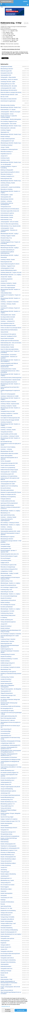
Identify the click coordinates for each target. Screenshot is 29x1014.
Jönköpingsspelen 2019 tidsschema (9, 757)
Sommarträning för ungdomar (7, 213)
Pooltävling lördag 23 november (8, 654)
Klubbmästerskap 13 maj (6, 219)
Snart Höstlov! (4, 306)
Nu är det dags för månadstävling (8, 960)
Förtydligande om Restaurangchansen (9, 149)
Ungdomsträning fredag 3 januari (8, 615)
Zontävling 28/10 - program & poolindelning (10, 187)
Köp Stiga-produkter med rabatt (8, 316)
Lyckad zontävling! (5, 185)
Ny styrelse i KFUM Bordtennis (7, 901)
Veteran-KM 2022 (4, 332)
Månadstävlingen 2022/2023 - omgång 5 (10, 255)
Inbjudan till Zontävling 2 (6, 656)
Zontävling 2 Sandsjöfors (6, 422)
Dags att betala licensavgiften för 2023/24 (10, 172)
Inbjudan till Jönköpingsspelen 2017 (9, 932)
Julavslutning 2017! (5, 876)
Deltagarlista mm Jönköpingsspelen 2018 (10, 848)
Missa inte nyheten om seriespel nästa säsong (11, 92)
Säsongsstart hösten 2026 (6, 73)
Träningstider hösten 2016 (6, 968)
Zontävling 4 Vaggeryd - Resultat (8, 235)
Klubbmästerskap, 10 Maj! (11, 23)
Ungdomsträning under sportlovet (8, 600)
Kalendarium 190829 (5, 697)
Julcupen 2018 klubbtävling (7, 788)
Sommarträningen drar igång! (7, 710)
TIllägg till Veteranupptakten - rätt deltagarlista (11, 689)
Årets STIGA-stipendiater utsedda (8, 325)
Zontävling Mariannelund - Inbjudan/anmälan (10, 379)
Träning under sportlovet (6, 861)
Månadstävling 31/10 (5, 512)
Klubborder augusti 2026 (6, 70)
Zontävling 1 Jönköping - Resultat (8, 303)
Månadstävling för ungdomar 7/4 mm (9, 850)
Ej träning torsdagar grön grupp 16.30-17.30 (10, 821)
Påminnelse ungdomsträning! (7, 490)
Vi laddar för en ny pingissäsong (8, 467)
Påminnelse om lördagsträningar (8, 566)
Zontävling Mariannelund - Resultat (8, 368)
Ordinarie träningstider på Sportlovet (9, 381)
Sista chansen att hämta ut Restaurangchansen (11, 377)
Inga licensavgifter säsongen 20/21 (8, 481)
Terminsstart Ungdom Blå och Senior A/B (10, 211)
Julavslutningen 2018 (5, 793)
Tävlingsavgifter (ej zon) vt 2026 (8, 83)
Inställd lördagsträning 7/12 (7, 649)
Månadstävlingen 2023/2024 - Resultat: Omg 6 (11, 125)
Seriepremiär (3, 891)
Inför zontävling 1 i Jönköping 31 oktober (10, 436)
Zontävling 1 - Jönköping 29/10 (8, 321)
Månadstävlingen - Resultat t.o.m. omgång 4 (10, 608)
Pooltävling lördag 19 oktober (7, 677)
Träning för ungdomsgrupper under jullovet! (10, 786)
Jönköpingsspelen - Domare (7, 113)
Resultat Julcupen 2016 (6, 947)
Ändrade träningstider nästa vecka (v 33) (10, 554)
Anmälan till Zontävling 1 (6, 679)
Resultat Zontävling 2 (5, 628)
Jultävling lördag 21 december (7, 641)
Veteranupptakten (5, 825)
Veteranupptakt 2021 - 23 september (9, 471)
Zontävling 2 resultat (5, 160)
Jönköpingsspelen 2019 (6, 782)
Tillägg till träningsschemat (7, 693)
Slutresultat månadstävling (6, 927)
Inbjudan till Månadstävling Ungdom (9, 270)
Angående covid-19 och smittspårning (9, 485)
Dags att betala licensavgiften (7, 338)
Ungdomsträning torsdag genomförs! (9, 569)
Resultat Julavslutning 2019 (7, 619)
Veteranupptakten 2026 (6, 75)
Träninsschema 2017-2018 (6, 897)
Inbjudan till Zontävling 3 (6, 626)
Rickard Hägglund (5, 886)
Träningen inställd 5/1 (5, 944)
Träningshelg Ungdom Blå (6, 415)
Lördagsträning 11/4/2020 (6, 571)
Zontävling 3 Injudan (5, 158)
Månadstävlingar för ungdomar (7, 536)
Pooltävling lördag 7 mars (6, 589)
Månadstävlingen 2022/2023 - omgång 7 (10, 233)
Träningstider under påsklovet (7, 919)
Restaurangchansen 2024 (6, 178)
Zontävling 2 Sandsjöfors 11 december (9, 413)
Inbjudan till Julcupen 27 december (8, 401)
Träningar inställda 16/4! (6, 984)
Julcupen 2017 (4, 867)
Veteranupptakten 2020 (6, 548)
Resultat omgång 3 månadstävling (8, 874)
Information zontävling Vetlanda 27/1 (9, 778)
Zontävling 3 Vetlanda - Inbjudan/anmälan (10, 403)
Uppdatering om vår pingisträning (8, 496)
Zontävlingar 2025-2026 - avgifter (8, 81)
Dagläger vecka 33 (5, 562)
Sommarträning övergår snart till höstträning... (11, 706)
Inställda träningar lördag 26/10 (8, 663)
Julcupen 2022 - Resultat (6, 276)
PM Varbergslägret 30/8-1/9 (7, 708)
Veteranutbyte (4, 257)
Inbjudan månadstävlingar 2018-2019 (9, 827)
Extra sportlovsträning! (6, 488)
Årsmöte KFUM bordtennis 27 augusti (9, 556)
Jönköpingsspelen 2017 (6, 925)
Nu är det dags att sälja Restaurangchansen (10, 795)
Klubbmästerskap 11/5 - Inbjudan (8, 109)
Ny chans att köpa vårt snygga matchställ (10, 419)
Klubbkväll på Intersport (6, 966)
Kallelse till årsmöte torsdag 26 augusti (9, 469)
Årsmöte (2, 975)
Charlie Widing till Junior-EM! (7, 591)
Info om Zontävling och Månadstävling (9, 929)
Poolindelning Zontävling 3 (6, 145)
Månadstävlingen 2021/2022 (7, 451)
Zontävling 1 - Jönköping (6, 201)
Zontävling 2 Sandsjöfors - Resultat (8, 283)
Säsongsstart (4, 895)
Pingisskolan (3, 942)
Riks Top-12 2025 (4, 96)
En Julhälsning (4, 617)
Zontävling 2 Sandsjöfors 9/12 (7, 176)
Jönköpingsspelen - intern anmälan (8, 123)
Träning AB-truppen (5, 871)
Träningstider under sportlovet (7, 938)
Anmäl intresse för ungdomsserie (8, 101)
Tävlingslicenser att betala (6, 66)
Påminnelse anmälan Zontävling (8, 105)
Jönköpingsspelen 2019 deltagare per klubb (10, 759)
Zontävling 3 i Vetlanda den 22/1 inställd (9, 396)
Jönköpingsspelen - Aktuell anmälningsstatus (11, 119)
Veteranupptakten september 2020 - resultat (10, 531)
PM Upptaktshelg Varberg (6, 834)
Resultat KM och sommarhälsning (8, 910)
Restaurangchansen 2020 (6, 643)
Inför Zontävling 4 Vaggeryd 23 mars (9, 121)
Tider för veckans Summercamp (8, 465)
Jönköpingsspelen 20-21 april (7, 140)
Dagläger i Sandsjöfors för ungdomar (9, 819)
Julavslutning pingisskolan (7, 278)
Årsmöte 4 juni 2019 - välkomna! (8, 720)
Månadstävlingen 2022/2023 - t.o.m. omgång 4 (11, 274)
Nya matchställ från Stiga (6, 441)
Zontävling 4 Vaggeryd (6, 130)
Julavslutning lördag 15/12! (7, 799)
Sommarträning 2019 (5, 733)
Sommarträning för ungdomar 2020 (8, 564)
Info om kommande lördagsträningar (9, 596)
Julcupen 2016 (4, 949)
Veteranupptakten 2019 (6, 691)
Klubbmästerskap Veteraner (7, 215)
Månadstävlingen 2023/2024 (7, 199)
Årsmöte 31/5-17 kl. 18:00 (6, 908)
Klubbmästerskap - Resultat (7, 217)
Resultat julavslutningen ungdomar (8, 791)
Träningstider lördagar (6, 546)
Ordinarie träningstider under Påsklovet (9, 363)
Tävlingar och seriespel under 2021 (8, 494)
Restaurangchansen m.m (6, 878)
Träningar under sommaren (7, 912)
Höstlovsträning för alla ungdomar (8, 671)
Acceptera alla (20, 1010)
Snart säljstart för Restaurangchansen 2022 (10, 417)
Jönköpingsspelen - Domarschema (8, 354)
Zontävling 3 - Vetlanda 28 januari (8, 285)
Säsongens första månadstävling (8, 962)
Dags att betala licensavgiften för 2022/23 (10, 263)
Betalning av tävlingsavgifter (7, 169)
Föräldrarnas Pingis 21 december (8, 639)
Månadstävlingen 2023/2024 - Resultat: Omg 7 (11, 107)
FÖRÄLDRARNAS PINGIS (6, 293)
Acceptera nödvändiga (8, 1010)
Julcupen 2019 (4, 624)
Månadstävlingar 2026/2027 (7, 68)
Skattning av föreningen (6, 970)
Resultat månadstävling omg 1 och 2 (9, 801)
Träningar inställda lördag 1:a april (8, 923)
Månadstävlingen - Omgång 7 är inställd (9, 573)
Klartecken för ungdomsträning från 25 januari (11, 492)
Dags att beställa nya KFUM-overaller (9, 434)
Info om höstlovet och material (7, 884)
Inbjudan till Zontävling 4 (6, 598)
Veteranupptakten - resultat (7, 194)
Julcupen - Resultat (5, 147)
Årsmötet (3, 904)
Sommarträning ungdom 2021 (7, 474)
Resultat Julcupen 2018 (6, 784)
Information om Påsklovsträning (8, 852)
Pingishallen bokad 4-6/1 (6, 153)
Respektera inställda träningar (7, 505)
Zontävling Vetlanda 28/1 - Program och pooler (11, 272)
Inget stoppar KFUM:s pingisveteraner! (9, 503)
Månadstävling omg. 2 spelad (7, 880)
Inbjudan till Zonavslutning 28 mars (8, 585)
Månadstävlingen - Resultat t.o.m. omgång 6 (10, 583)
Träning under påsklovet (6, 575)
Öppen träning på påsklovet (7, 990)
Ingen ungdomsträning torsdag (8, 515)
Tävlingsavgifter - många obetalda (8, 77)
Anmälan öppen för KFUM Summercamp (10, 340)
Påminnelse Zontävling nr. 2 (7, 174)
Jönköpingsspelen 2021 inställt (8, 483)
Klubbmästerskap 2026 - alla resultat (9, 85)
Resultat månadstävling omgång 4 (8, 863)
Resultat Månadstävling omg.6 (7, 854)
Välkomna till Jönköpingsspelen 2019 (9, 765)
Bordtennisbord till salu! (6, 955)
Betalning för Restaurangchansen (8, 245)
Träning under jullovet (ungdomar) (8, 621)
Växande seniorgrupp (5, 240)
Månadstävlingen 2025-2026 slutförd (9, 90)
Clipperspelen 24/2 (5, 132)
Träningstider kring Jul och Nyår (8, 411)
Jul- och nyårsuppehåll (6, 164)
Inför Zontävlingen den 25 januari (8, 604)
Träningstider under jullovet (7, 951)
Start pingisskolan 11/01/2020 (7, 611)
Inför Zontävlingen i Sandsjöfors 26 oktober (10, 667)
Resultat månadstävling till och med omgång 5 (11, 934)
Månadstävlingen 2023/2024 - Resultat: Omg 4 (11, 143)
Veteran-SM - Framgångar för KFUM (8, 336)
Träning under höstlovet (6, 808)
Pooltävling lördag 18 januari (7, 613)
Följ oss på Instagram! (6, 558)
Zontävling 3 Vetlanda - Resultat (8, 259)
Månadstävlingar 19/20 (6, 669)
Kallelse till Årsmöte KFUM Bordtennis (9, 329)
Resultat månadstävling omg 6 (7, 770)
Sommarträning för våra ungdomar (8, 334)
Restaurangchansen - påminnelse (8, 127)
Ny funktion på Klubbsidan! (7, 606)
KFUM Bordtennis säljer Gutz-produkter (9, 453)
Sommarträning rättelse (6, 560)
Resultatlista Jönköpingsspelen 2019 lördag (10, 741)
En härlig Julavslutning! (6, 865)
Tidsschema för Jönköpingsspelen (8, 846)
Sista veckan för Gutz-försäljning (8, 447)
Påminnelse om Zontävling (6, 189)
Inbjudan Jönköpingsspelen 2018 (8, 856)
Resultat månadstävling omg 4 (7, 780)
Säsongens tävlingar (5, 544)
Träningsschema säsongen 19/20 (8, 695)
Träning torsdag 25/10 (6, 882)
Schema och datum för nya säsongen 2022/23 (11, 327)
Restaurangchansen (5, 936)
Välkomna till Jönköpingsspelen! (8, 394)
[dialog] (14, 1004)
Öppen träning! (4, 977)
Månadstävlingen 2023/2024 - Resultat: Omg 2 (11, 180)
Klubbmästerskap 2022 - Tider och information (11, 342)
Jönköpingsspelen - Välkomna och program (10, 111)
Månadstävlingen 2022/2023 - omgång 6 (10, 247)
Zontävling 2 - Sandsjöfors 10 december (10, 301)
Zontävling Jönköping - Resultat (8, 182)
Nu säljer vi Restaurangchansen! (8, 138)
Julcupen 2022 (4, 281)
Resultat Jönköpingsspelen (7, 921)
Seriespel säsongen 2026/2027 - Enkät (9, 94)
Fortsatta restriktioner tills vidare (8, 501)
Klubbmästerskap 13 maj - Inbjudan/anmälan (11, 226)
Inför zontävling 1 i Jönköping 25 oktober (10, 522)
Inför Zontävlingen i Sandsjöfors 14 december (11, 633)
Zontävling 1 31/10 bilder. (6, 427)
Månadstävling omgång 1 (6, 889)
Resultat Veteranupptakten (6, 455)
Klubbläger (3, 899)
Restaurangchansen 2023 (6, 261)
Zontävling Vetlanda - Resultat (7, 347)
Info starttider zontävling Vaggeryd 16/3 (9, 772)
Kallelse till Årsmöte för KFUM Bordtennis (10, 208)
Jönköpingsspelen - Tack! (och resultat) (9, 221)
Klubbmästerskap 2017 (6, 914)
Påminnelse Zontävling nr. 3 (7, 151)
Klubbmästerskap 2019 (6, 735)
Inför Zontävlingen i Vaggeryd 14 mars (9, 587)
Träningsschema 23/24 (6, 206)
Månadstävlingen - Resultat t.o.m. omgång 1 (10, 524)
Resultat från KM (4, 972)
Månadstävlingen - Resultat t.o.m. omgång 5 (10, 593)
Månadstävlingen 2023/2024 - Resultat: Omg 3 (11, 162)
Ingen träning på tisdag (6, 906)
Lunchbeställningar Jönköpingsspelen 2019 (10, 745)
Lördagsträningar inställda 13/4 (8, 743)
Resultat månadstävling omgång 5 (8, 858)
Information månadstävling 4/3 (7, 249)
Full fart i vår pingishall (6, 461)
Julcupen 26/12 (4, 155)
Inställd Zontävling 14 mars (7, 581)
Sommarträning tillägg (6, 731)
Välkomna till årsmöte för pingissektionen (10, 836)
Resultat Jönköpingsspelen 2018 (8, 843)
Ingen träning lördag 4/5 (6, 729)
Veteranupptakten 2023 (6, 196)
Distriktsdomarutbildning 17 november (9, 658)
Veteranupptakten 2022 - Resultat (8, 314)
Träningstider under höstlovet (7, 957)
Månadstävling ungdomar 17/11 (8, 803)
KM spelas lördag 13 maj (6, 237)
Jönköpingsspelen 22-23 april (7, 268)
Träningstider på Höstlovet (6, 431)
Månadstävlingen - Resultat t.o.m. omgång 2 (10, 510)
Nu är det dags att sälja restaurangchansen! (10, 953)
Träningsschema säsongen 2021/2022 (9, 463)
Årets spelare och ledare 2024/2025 (8, 98)
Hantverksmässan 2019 (6, 665)
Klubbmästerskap (5, 841)
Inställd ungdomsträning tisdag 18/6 (9, 716)
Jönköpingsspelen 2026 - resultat (8, 88)
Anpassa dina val (6, 1006)
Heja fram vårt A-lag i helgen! (7, 816)
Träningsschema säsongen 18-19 (8, 832)
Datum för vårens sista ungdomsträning (9, 223)
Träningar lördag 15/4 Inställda (7, 917)
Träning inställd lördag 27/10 (7, 806)
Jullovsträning (4, 869)
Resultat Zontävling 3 (5, 136)
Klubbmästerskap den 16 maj (7, 344)
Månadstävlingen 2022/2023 (7, 319)
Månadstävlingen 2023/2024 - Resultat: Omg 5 (11, 134)
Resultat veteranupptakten (6, 823)
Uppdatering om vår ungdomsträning (9, 476)
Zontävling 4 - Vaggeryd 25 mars (8, 266)
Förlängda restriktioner (6, 498)
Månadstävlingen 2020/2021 (7, 538)
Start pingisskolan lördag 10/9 (7, 323)
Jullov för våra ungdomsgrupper (8, 287)
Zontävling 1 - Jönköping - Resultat (8, 517)
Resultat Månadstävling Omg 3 (7, 797)
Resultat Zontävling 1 (5, 660)
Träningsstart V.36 (5, 829)
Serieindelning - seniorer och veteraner (9, 79)
